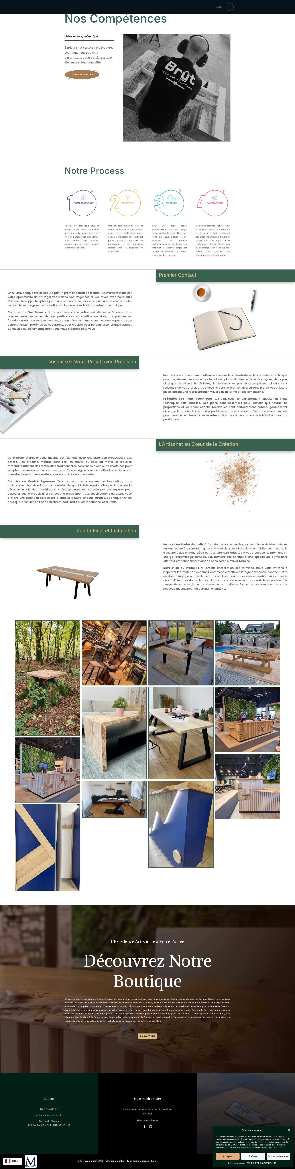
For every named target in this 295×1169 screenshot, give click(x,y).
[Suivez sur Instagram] (150, 1126)
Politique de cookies (236, 1163)
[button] (288, 1130)
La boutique (147, 1036)
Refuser (253, 1156)
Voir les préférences (278, 1156)
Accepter (227, 1156)
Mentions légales (115, 1161)
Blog (153, 1161)
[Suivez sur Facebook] (144, 1126)
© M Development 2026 (91, 1161)
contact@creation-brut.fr (49, 1115)
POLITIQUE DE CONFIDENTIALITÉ (261, 1163)
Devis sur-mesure (82, 74)
